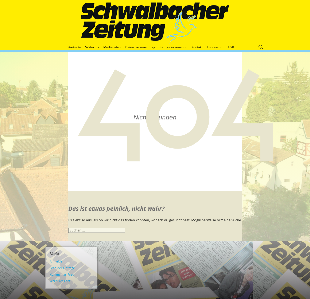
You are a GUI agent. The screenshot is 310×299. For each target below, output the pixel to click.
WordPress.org (60, 281)
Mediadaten (112, 47)
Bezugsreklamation (173, 47)
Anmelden (57, 261)
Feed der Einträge (62, 268)
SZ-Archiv (92, 47)
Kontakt (197, 47)
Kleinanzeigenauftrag (140, 47)
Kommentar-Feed (62, 274)
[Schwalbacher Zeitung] (155, 23)
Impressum (215, 47)
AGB (231, 47)
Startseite (74, 47)
